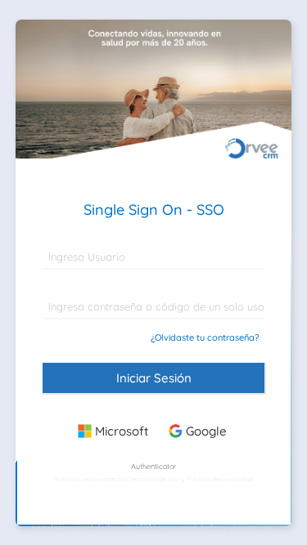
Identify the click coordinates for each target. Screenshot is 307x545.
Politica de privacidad (220, 479)
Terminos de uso (154, 479)
